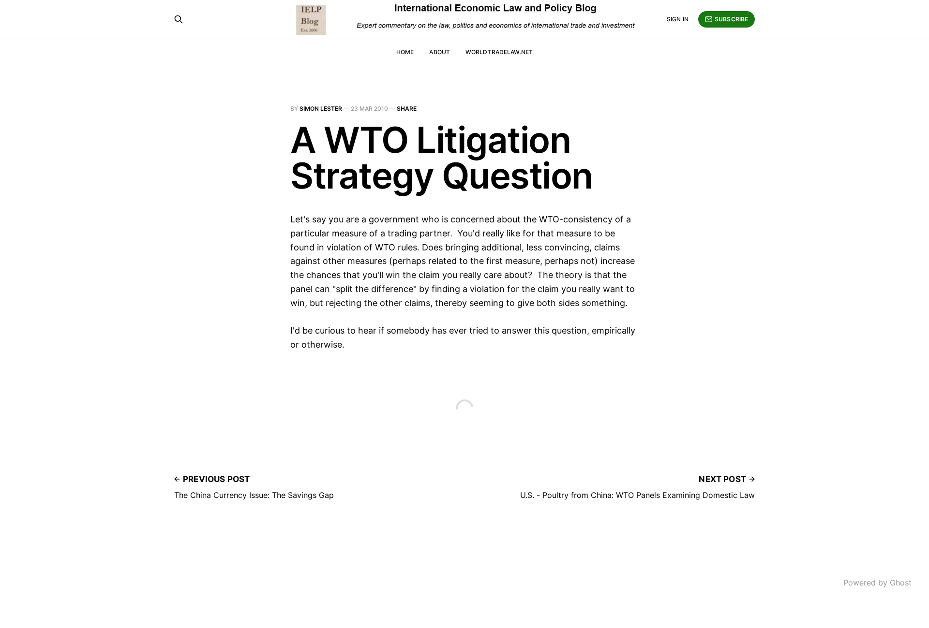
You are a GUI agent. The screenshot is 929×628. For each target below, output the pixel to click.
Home (405, 52)
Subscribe (731, 19)
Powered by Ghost (877, 582)
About (439, 52)
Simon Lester (321, 108)
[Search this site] (178, 19)
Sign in (678, 19)
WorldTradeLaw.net (499, 52)
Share (407, 108)
